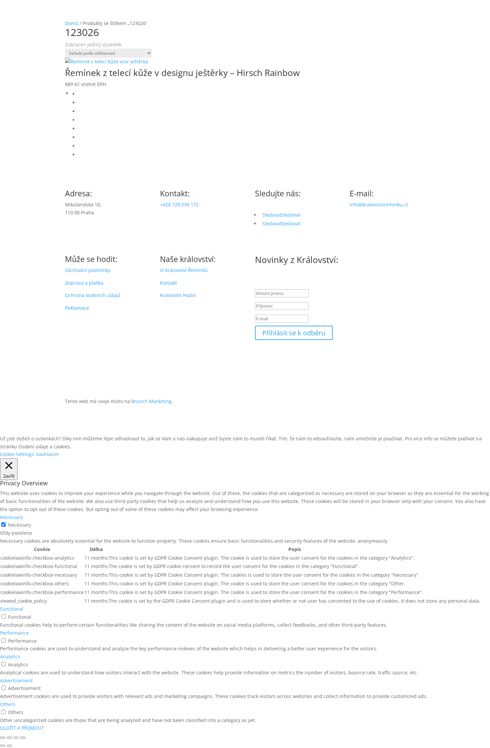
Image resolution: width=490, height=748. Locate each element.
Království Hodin (178, 295)
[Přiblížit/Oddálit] (2, 738)
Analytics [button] (10, 656)
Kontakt (168, 283)
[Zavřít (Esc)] (22, 738)
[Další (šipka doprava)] (9, 746)
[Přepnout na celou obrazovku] (9, 738)
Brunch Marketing (151, 401)
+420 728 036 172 (179, 204)
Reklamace (77, 308)
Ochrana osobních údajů (92, 295)
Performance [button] (14, 633)
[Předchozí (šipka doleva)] (2, 746)
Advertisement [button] (16, 680)
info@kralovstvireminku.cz (379, 204)
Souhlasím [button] (47, 454)
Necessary (19, 525)
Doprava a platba (84, 283)
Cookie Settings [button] (17, 454)
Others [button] (7, 704)
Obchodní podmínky (87, 270)
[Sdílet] (16, 738)
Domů (71, 23)
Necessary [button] (11, 517)
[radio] (251, 94)
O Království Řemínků (184, 270)
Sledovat (290, 215)
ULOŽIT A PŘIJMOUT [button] (22, 728)
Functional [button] (11, 609)
